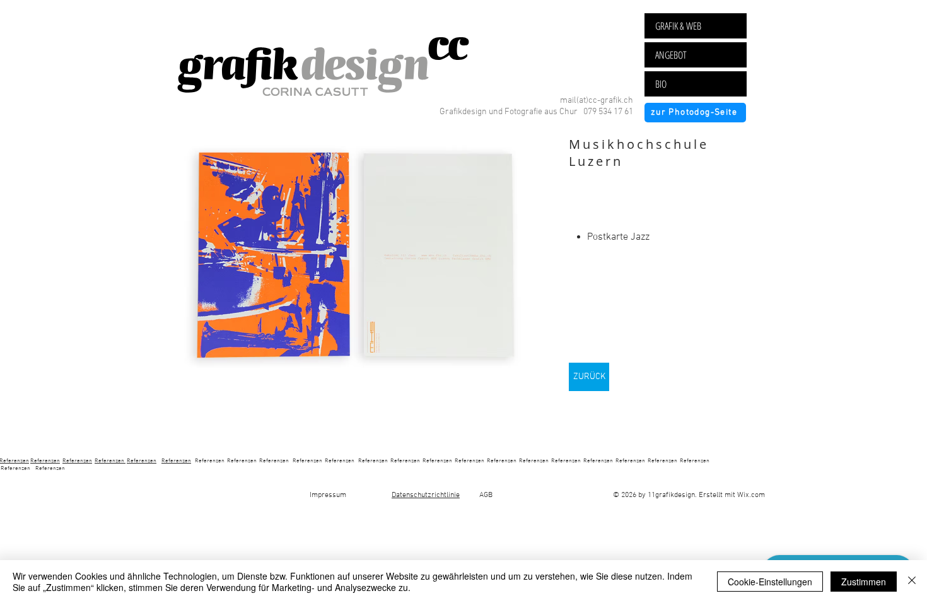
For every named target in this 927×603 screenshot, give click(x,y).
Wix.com (751, 495)
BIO (661, 84)
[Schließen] (911, 581)
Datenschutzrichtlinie (426, 495)
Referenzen (45, 460)
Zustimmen (863, 581)
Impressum (332, 495)
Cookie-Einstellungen (770, 581)
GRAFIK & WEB (678, 26)
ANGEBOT (671, 55)
